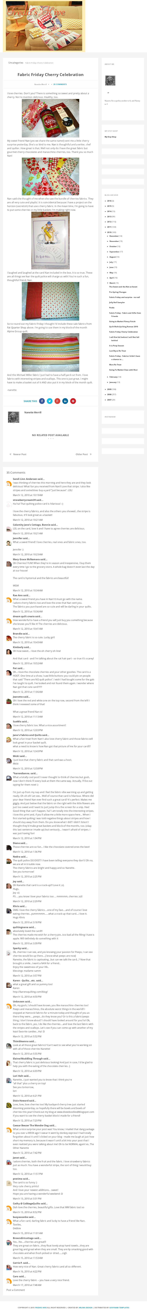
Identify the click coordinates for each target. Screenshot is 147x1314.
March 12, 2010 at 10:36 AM (28, 611)
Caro (15, 1276)
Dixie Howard (21, 1100)
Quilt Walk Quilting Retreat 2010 (123, 326)
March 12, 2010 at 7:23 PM (27, 1120)
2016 (109, 201)
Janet (16, 1157)
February (113, 377)
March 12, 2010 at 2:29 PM (27, 901)
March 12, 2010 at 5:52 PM (27, 1036)
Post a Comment (15, 1290)
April (112, 278)
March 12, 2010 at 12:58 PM (28, 768)
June (112, 267)
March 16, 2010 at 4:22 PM (27, 1271)
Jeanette (18, 696)
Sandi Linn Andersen (25, 479)
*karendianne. (21, 773)
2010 (109, 232)
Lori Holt (18, 1075)
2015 (109, 206)
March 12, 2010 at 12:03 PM (28, 730)
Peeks (111, 307)
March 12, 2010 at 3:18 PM (27, 922)
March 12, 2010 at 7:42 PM (27, 1152)
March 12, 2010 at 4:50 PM (27, 996)
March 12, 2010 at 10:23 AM (28, 554)
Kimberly (18, 647)
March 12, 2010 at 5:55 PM (27, 1053)
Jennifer (17, 538)
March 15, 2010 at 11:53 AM (28, 1258)
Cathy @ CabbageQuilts (26, 1203)
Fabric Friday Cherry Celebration (123, 332)
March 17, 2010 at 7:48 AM (27, 1285)
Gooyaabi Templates (119, 1307)
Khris (16, 906)
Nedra (16, 856)
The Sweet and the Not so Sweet (123, 287)
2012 (109, 222)
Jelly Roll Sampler (117, 302)
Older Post (82, 454)
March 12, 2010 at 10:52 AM (28, 663)
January (113, 382)
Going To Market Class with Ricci (123, 370)
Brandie (17, 633)
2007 (109, 400)
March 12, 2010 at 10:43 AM (28, 642)
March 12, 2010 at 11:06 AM (28, 691)
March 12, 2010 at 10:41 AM (28, 628)
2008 (109, 394)
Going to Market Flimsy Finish (122, 321)
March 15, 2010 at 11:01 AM (28, 1233)
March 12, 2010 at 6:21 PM (27, 1095)
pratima (17, 1178)
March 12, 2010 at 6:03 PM (27, 1071)
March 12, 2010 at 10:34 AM (28, 590)
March (112, 283)
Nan (27, 140)
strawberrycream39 (24, 500)
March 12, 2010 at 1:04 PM (27, 838)
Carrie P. (17, 1262)
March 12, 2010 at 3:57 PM (27, 975)
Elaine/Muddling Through (28, 1058)
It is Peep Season (116, 345)
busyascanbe (20, 1217)
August (113, 257)
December (114, 236)
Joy (14, 881)
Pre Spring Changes (117, 292)
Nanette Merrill (32, 412)
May (111, 272)
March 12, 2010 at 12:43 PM (28, 751)
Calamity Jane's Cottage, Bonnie (31, 524)
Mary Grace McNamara (26, 559)
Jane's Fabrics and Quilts (27, 735)
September (114, 251)
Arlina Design (86, 1307)
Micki (16, 756)
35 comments (60, 84)
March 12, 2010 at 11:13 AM (28, 716)
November (114, 241)
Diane (16, 843)
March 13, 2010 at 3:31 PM (27, 1198)
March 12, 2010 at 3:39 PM (27, 943)
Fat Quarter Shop (17, 327)
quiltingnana (20, 927)
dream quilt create (24, 616)
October (113, 246)
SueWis (17, 721)
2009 (109, 389)
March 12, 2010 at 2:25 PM (27, 876)
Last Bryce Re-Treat (117, 351)
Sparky (17, 948)
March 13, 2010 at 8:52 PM (27, 1212)
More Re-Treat (115, 364)
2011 (109, 227)
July (111, 262)
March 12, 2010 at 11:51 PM (28, 1173)
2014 (109, 211)
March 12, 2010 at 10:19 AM (28, 495)
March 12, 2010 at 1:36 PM (27, 851)
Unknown (18, 1001)
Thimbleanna (21, 1041)
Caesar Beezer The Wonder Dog (31, 1125)
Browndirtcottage (23, 1238)
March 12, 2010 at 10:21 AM (28, 519)
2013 (109, 216)
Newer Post (20, 454)
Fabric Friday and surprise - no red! (124, 297)
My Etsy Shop (110, 137)
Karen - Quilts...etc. (24, 980)
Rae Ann (18, 595)
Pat (15, 668)
